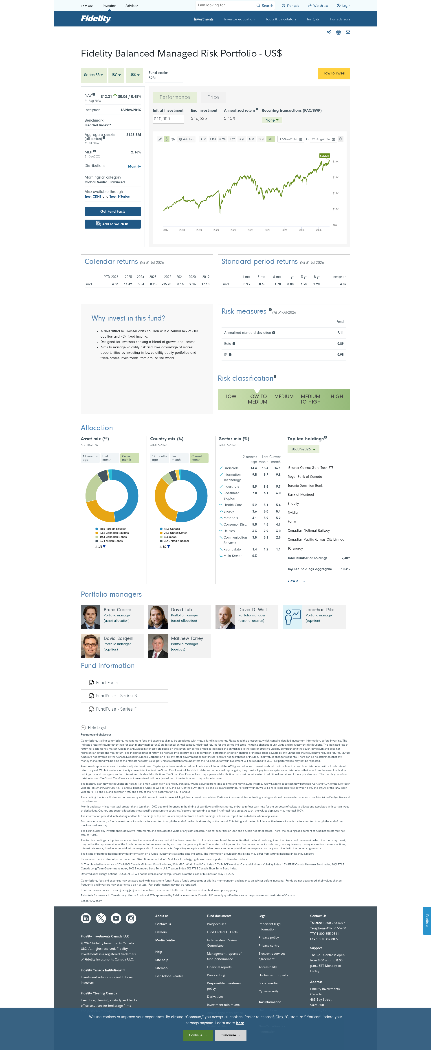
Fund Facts (107, 683)
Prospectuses (216, 924)
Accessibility (268, 967)
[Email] (348, 32)
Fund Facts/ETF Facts (222, 932)
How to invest (334, 74)
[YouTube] (116, 918)
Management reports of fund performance (224, 956)
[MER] (94, 151)
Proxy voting (216, 975)
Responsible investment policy (224, 986)
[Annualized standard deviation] (273, 332)
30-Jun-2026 (301, 450)
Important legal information (270, 926)
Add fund (188, 139)
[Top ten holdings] (325, 437)
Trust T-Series (120, 197)
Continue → (198, 1035)
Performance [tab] (175, 97)
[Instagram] (131, 918)
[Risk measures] (270, 309)
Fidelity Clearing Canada (99, 993)
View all (294, 581)
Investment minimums (223, 1005)
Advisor (131, 5)
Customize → (231, 1035)
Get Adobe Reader (169, 976)
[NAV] (94, 94)
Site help (161, 960)
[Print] (338, 32)
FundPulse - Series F (116, 709)
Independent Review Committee (222, 942)
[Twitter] (101, 918)
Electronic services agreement (272, 956)
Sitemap (161, 968)
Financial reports (219, 967)
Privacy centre (269, 945)
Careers (161, 932)
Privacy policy (269, 937)
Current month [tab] (127, 458)
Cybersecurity (269, 991)
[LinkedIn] (86, 918)
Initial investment (168, 111)
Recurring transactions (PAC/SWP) (292, 111)
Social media (268, 983)
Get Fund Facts (112, 212)
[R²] (230, 354)
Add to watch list (116, 224)
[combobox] (94, 75)
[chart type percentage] (173, 139)
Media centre (165, 940)
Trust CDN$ (93, 197)
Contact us (163, 924)
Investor (109, 5)
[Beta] (234, 343)
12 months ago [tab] (90, 458)
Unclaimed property (273, 975)
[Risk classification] (275, 376)
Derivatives (215, 997)
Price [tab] (213, 97)
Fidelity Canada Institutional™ (103, 970)
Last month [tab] (106, 458)
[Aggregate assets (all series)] (104, 137)
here (240, 1023)
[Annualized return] (257, 109)
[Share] (329, 32)
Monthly (134, 166)
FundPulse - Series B (116, 696)
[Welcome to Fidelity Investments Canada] (96, 19)
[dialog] (215, 1029)
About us (161, 916)
